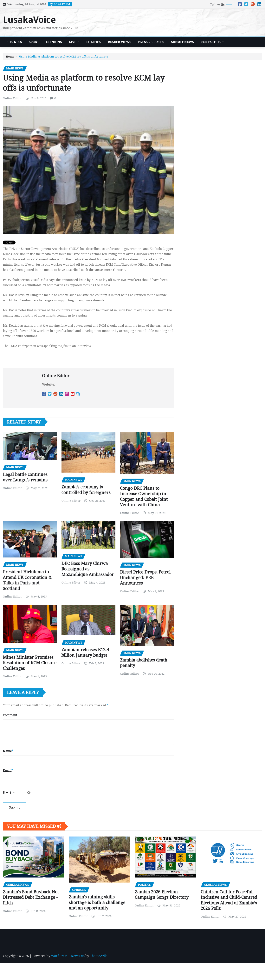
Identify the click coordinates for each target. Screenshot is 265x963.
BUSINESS (14, 42)
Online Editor (12, 98)
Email (8, 770)
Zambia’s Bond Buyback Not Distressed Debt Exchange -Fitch (31, 897)
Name (8, 751)
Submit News (182, 42)
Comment (10, 715)
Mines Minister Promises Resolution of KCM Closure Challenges (29, 663)
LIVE (73, 42)
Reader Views (119, 42)
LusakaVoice (29, 20)
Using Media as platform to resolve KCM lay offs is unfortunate (63, 56)
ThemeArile (98, 956)
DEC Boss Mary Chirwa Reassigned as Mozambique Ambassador (87, 569)
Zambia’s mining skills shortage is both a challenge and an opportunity (97, 902)
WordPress (59, 956)
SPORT (34, 42)
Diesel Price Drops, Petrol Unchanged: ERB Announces (145, 577)
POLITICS (93, 42)
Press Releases (151, 42)
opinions (54, 42)
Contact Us (211, 42)
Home (10, 56)
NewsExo (78, 956)
